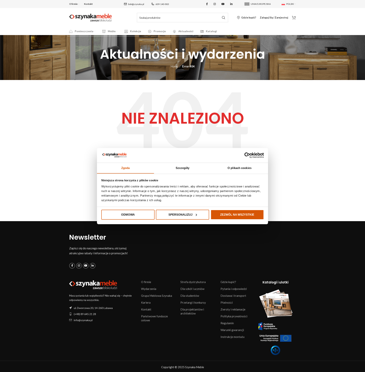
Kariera (146, 302)
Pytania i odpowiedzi (234, 288)
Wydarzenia (148, 288)
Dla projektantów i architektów (192, 311)
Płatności (227, 302)
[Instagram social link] (214, 4)
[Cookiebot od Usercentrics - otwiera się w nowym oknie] (247, 155)
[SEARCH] (223, 17)
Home (174, 66)
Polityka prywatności (234, 316)
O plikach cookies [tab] (240, 167)
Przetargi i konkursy (193, 302)
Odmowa (128, 214)
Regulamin (227, 323)
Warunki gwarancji (232, 330)
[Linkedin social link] (231, 4)
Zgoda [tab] (125, 167)
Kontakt (146, 309)
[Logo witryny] (90, 17)
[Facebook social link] (207, 4)
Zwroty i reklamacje (233, 309)
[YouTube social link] (223, 4)
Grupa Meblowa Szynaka (156, 295)
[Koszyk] (294, 17)
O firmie (146, 282)
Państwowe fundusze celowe (154, 318)
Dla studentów (189, 295)
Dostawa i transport (233, 295)
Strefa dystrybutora (193, 282)
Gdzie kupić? (228, 282)
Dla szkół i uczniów (192, 288)
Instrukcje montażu (232, 336)
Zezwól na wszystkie (237, 214)
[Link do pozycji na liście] (103, 314)
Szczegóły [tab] (183, 167)
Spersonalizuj (180, 214)
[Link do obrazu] (93, 284)
